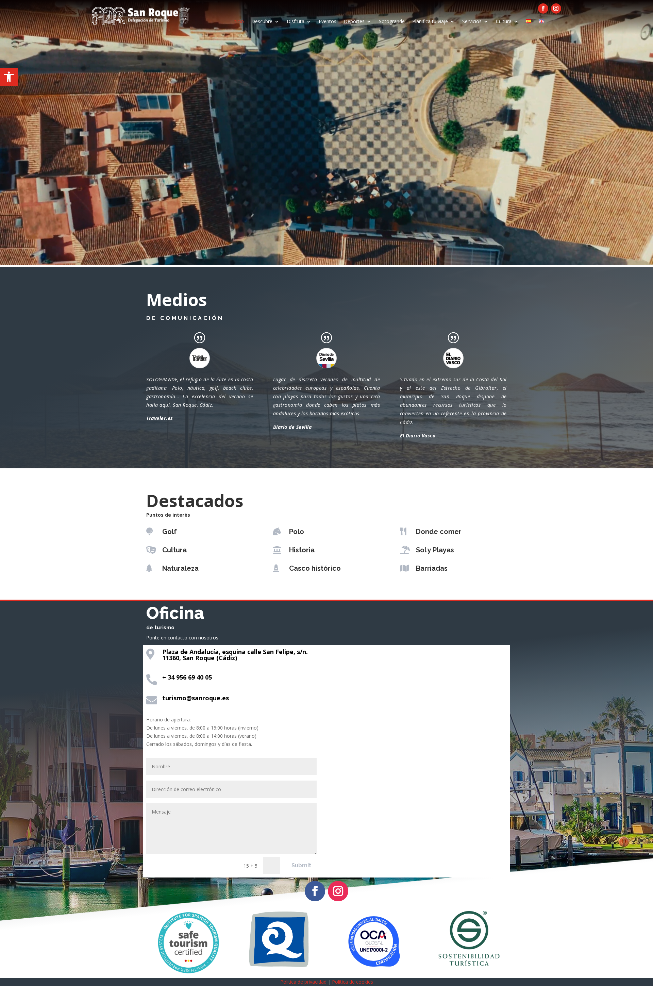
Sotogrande (392, 21)
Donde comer (439, 532)
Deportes (354, 21)
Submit (301, 865)
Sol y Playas (435, 550)
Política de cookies (352, 982)
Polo (296, 532)
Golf (169, 532)
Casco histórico (315, 568)
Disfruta (295, 21)
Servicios (472, 21)
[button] (9, 77)
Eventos (327, 21)
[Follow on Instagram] (556, 8)
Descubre (261, 21)
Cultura (504, 21)
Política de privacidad (303, 982)
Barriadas (432, 568)
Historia (302, 550)
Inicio (238, 21)
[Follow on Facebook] (543, 8)
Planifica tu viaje (430, 21)
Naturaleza (180, 568)
